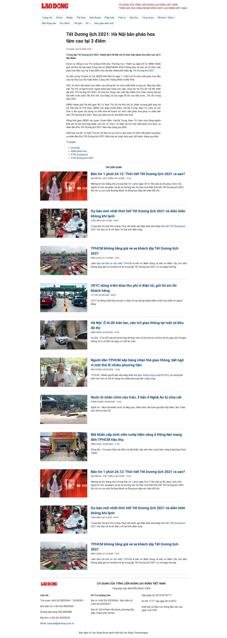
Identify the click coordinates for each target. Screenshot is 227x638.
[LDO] (63, 186)
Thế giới (77, 23)
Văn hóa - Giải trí (165, 17)
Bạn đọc (134, 17)
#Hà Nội (75, 147)
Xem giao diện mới (103, 23)
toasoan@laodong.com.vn (60, 623)
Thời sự (122, 17)
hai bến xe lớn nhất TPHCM (117, 263)
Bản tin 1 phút (131, 183)
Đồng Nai (95, 449)
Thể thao (81, 17)
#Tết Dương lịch (79, 154)
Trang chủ (47, 17)
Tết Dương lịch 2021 (88, 54)
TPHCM (95, 375)
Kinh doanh (95, 17)
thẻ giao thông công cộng (147, 375)
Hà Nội (95, 337)
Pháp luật (109, 17)
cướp (155, 449)
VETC (94, 300)
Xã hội (59, 17)
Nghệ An (95, 407)
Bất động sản (49, 23)
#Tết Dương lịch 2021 (82, 158)
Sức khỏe (65, 23)
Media (69, 17)
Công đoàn (148, 17)
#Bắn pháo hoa (78, 151)
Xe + (87, 23)
